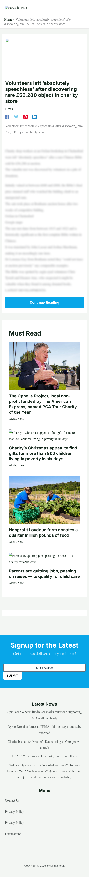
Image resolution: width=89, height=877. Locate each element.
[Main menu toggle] (79, 7)
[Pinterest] (25, 116)
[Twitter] (16, 116)
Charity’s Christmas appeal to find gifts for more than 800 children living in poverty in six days (43, 453)
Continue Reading (44, 302)
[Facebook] (7, 116)
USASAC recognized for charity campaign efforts (44, 756)
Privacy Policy (14, 811)
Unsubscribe (13, 833)
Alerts (12, 419)
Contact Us (12, 800)
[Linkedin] (34, 116)
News (9, 108)
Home (8, 19)
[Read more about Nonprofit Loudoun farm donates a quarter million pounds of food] (44, 499)
